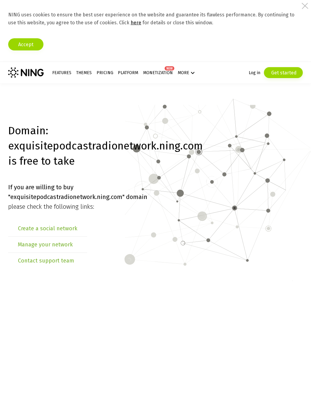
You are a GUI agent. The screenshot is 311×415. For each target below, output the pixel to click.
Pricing (105, 72)
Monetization (158, 72)
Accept (25, 44)
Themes (84, 72)
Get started (283, 73)
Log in (254, 72)
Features (61, 72)
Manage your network (45, 244)
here (136, 23)
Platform (128, 72)
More (183, 72)
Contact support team (46, 260)
